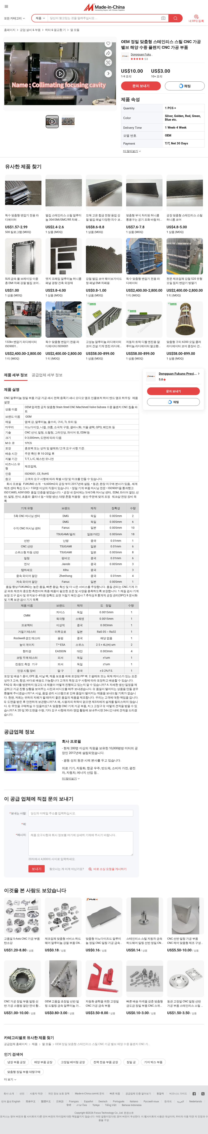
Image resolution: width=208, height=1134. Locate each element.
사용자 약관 (36, 1093)
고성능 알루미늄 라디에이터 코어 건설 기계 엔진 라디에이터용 (103, 344)
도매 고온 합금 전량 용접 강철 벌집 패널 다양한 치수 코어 (103, 217)
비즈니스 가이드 (178, 1093)
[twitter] (203, 1093)
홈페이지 (9, 30)
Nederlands (195, 1101)
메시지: (21, 835)
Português (118, 1101)
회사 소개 (9, 1093)
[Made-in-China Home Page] (104, 7)
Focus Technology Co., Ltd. (108, 1112)
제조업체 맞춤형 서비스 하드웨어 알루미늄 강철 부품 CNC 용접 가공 (63, 943)
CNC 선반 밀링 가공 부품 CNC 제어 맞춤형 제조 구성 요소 (184, 943)
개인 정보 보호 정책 (58, 1093)
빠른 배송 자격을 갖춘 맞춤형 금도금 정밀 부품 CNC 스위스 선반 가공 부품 (144, 1005)
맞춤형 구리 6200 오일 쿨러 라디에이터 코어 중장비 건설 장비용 (185, 344)
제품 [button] (38, 18)
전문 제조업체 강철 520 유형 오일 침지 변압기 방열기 (184, 281)
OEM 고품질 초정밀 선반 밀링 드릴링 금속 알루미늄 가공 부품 (63, 1005)
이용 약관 (189, 1116)
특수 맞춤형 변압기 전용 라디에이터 (22, 217)
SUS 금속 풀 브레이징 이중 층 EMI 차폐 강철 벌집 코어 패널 (22, 281)
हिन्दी (69, 1105)
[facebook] (194, 1093)
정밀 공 (131, 1062)
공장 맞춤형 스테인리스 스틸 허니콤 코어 (185, 217)
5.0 (161, 379)
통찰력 (160, 1093)
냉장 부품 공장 (16, 1062)
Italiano (134, 1101)
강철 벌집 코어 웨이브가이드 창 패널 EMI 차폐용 (104, 281)
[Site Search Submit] (175, 18)
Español (88, 1101)
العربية (180, 1101)
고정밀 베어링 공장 (73, 1062)
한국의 (168, 1101)
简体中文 (31, 1101)
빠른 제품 (115, 1093)
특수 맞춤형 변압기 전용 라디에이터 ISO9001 (62, 344)
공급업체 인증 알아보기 (138, 1093)
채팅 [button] (187, 86)
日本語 (60, 1101)
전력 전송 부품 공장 (105, 1062)
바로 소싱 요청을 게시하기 (108, 869)
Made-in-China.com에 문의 (89, 1093)
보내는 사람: (18, 813)
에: (24, 824)
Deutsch (103, 1101)
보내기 (36, 868)
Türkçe (96, 1105)
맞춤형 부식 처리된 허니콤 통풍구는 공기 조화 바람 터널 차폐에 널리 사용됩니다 (143, 217)
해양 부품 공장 (43, 1062)
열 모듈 (74, 30)
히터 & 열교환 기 (55, 30)
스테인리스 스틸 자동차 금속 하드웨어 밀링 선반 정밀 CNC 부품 (144, 943)
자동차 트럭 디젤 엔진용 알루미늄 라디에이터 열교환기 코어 (143, 344)
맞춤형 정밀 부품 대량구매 (23, 1072)
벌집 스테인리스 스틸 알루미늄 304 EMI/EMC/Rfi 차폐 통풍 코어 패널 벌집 (63, 217)
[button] (6, 6)
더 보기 (9, 1079)
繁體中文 (46, 1101)
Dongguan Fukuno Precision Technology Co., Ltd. (142, 54)
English (16, 1101)
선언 (22, 1093)
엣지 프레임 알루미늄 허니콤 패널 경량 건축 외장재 (63, 281)
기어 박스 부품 (153, 1062)
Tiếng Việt (110, 1105)
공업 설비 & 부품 (30, 30)
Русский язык (151, 1101)
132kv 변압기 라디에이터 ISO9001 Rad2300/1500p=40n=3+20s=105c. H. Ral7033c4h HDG (23, 344)
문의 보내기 (141, 86)
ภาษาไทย (82, 1105)
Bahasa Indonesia (132, 1105)
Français (74, 1101)
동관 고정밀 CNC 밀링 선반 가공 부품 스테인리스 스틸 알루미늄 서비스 (185, 1005)
